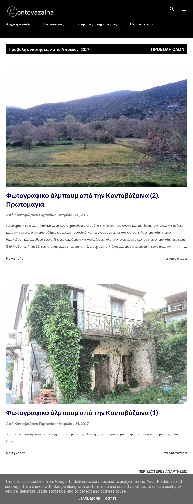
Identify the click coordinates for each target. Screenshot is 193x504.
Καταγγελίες (53, 24)
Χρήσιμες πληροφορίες (97, 24)
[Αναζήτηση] (172, 9)
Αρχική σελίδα (18, 24)
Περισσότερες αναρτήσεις (162, 471)
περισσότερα (175, 258)
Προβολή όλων (167, 49)
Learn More (89, 499)
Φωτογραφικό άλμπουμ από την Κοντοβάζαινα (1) (82, 413)
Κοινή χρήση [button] (16, 258)
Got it (111, 499)
